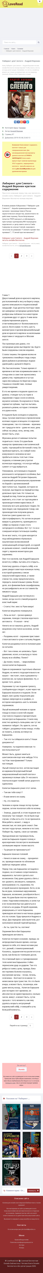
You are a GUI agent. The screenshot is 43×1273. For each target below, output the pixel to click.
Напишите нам (10, 1083)
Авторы (21, 1245)
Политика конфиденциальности (21, 1242)
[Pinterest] (24, 122)
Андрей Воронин (16, 131)
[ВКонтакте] (15, 122)
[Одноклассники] (21, 122)
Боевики (20, 49)
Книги (13, 49)
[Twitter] (27, 122)
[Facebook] (18, 122)
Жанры (21, 1248)
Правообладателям (21, 1240)
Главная (6, 49)
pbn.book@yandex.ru (28, 1229)
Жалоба (21, 1069)
